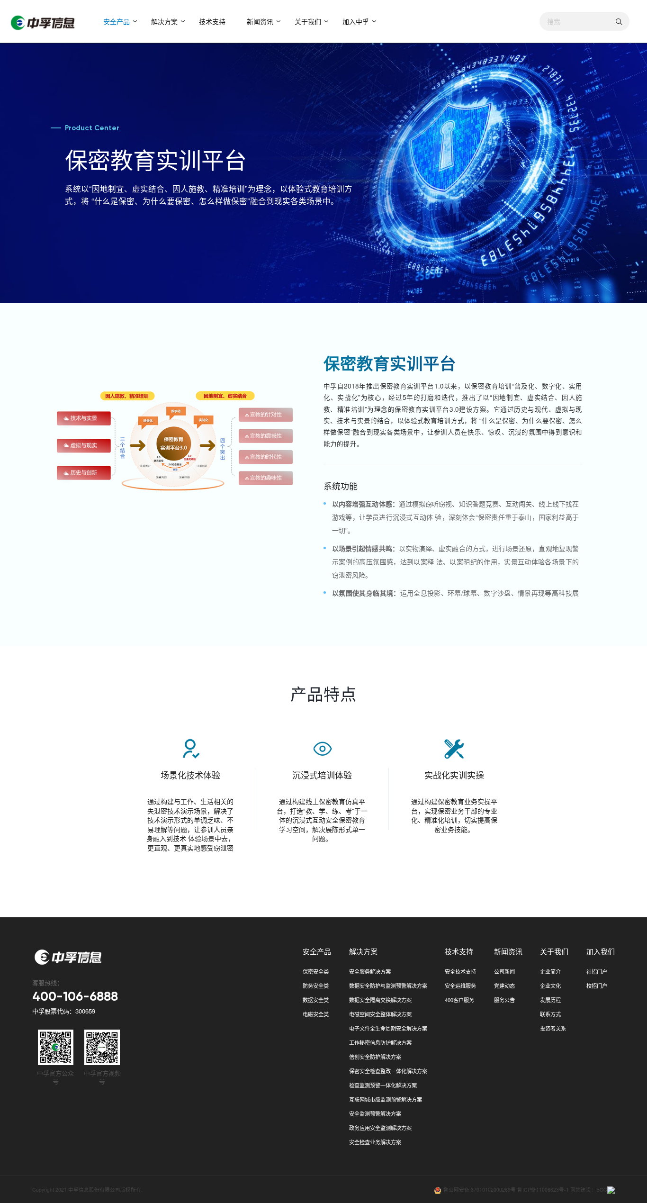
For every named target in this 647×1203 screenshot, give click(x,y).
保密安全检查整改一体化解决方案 (388, 1071)
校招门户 (596, 985)
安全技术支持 (460, 971)
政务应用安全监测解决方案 (380, 1127)
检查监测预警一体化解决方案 (383, 1085)
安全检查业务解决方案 (375, 1142)
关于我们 (308, 21)
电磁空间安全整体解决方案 (380, 1014)
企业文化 (550, 985)
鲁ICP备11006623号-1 (543, 1189)
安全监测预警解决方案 (375, 1113)
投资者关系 (553, 1028)
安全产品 (116, 21)
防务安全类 (316, 985)
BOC (601, 1189)
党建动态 (504, 985)
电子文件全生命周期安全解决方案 (388, 1028)
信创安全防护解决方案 (375, 1056)
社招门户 (596, 971)
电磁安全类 (316, 1014)
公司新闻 (504, 971)
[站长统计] (611, 1189)
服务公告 (504, 1000)
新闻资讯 (260, 21)
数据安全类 (316, 1000)
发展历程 (550, 1000)
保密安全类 (316, 971)
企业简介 (550, 971)
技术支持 (212, 21)
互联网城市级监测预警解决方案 (385, 1099)
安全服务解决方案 (370, 971)
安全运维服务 (460, 985)
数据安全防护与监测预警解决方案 (388, 985)
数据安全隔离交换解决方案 (380, 1000)
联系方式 (550, 1014)
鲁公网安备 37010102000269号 (480, 1189)
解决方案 (164, 21)
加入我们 (600, 951)
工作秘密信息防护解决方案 (380, 1042)
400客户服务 (459, 1000)
